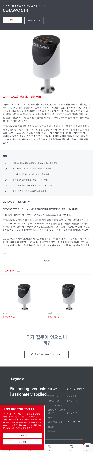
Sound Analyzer (54, 405)
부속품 (50, 313)
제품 (12, 5)
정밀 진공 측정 (32, 5)
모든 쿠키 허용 (22, 435)
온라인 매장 (32, 20)
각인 (50, 417)
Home (8, 5)
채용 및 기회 (71, 401)
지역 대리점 (71, 396)
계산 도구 (52, 401)
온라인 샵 (52, 396)
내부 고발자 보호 (55, 422)
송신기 (5, 313)
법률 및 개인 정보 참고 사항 (56, 411)
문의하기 (13, 19)
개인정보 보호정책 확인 (22, 428)
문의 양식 (70, 413)
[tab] (8, 271)
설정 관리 (22, 442)
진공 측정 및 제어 (21, 5)
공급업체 (52, 431)
